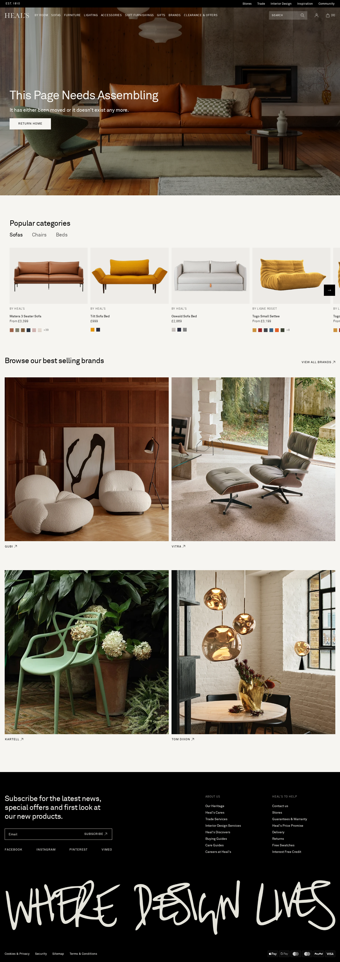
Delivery (278, 832)
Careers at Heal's (218, 852)
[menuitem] (41, 15)
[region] (94, 3)
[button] (94, 834)
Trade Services (216, 819)
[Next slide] (329, 290)
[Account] (317, 15)
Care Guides (214, 845)
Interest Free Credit (286, 852)
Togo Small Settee (266, 316)
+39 (46, 330)
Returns (278, 838)
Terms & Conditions (83, 953)
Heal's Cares (214, 812)
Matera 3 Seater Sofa (25, 316)
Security (41, 953)
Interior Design (281, 3)
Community (326, 3)
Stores (247, 3)
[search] (302, 15)
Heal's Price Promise (287, 825)
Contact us (280, 806)
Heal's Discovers (217, 832)
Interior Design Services (223, 825)
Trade (261, 3)
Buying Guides (216, 838)
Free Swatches (283, 845)
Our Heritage (214, 806)
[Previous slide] (10, 290)
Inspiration (305, 3)
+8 (288, 330)
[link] (30, 123)
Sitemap (58, 953)
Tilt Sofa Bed (100, 316)
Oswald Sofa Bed (184, 316)
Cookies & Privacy (17, 953)
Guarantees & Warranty (289, 819)
